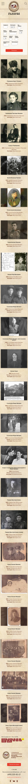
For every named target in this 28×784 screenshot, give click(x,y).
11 (20, 740)
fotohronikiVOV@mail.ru (14, 777)
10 (17, 740)
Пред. (10, 739)
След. (3, 741)
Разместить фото (14, 764)
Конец (9, 741)
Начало (4, 739)
